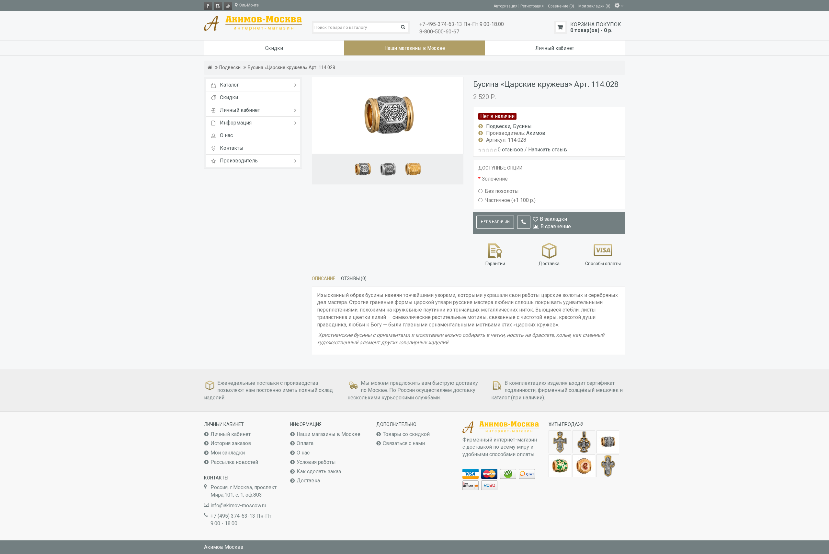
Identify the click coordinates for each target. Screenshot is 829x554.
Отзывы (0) (354, 278)
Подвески (230, 67)
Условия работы (316, 462)
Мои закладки (227, 453)
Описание (323, 278)
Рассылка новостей (234, 462)
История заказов (230, 443)
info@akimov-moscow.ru (238, 505)
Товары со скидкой (406, 434)
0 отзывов (510, 150)
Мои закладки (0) (594, 6)
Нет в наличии (495, 222)
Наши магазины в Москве (328, 434)
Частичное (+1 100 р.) (510, 200)
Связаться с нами (404, 443)
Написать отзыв (547, 150)
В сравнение (555, 226)
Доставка (308, 480)
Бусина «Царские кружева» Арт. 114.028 (291, 67)
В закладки (553, 219)
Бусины (522, 126)
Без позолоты (502, 191)
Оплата (305, 443)
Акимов (535, 133)
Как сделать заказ (319, 471)
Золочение (495, 179)
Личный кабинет (230, 434)
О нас (303, 453)
